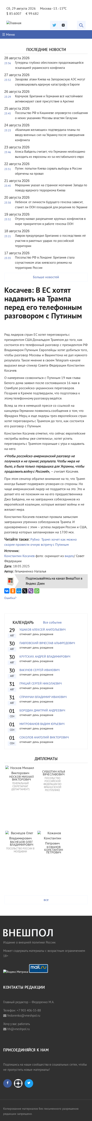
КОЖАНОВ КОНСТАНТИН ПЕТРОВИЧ (54, 850)
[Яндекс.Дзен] (63, 25)
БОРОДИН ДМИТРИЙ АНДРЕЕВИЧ (42, 711)
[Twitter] (54, 25)
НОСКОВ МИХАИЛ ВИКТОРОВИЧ (22, 778)
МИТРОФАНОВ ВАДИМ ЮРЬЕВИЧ (41, 724)
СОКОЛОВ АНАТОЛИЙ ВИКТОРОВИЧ (44, 737)
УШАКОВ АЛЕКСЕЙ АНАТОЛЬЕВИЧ (42, 630)
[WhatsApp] (36, 590)
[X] (24, 590)
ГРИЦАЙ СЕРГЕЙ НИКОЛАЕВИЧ (40, 684)
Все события (52, 623)
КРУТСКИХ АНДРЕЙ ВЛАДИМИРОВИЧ (44, 657)
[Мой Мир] (18, 590)
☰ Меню (8, 35)
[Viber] (30, 590)
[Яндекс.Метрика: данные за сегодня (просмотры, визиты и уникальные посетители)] (15, 972)
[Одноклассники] (12, 590)
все (46, 900)
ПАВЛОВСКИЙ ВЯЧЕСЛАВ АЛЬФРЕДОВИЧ (47, 643)
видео (69, 556)
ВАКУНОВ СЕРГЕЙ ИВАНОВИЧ (39, 670)
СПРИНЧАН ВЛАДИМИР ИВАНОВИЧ (43, 697)
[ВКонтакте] (6, 590)
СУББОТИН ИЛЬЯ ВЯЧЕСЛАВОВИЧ (54, 773)
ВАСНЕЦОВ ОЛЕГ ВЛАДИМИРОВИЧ (22, 843)
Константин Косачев (19, 556)
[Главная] (13, 23)
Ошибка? (10, 598)
